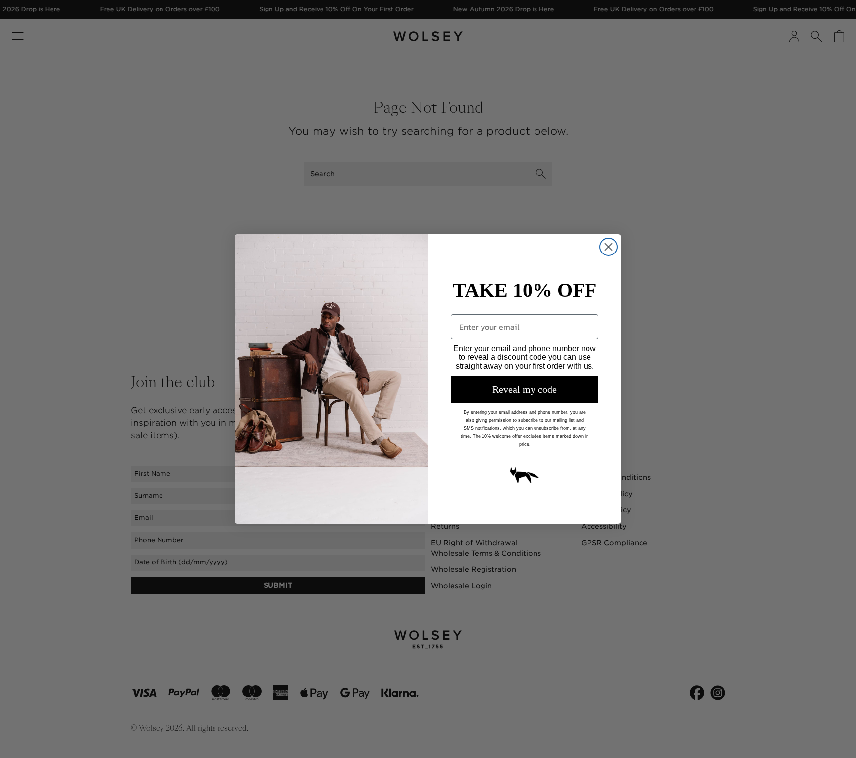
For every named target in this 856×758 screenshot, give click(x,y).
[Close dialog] (608, 246)
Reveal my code (524, 389)
